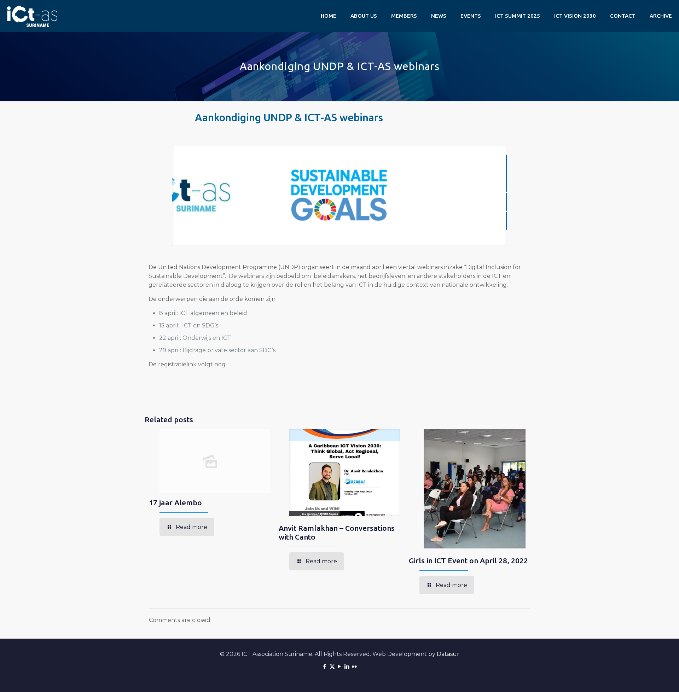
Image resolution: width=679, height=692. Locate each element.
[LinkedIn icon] (347, 666)
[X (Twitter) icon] (332, 666)
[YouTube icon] (339, 666)
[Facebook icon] (324, 666)
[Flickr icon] (354, 666)
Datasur (448, 654)
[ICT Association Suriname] (32, 16)
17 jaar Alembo (175, 502)
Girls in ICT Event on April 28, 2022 (468, 560)
